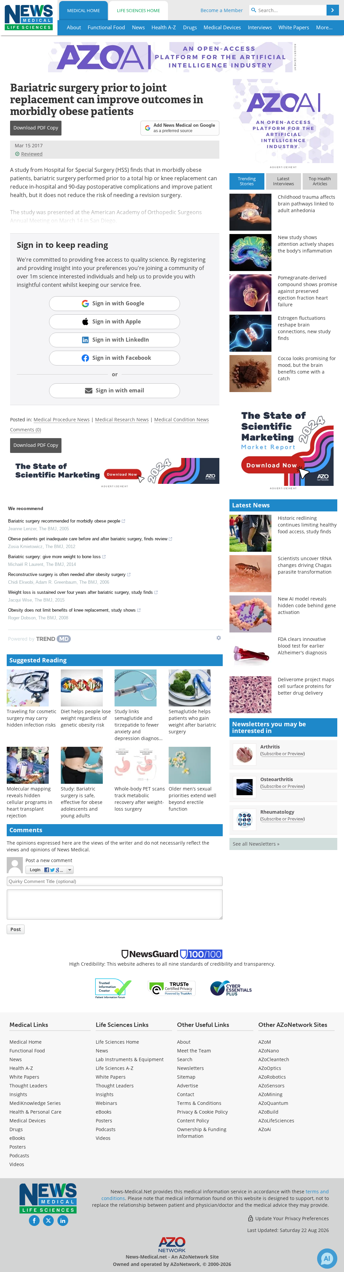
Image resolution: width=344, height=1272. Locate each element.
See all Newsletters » (256, 844)
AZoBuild (268, 1112)
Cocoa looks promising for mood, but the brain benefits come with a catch (307, 368)
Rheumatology (277, 812)
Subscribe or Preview (282, 753)
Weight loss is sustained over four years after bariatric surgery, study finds (80, 592)
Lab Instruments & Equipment (130, 1059)
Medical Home (83, 10)
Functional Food (27, 1050)
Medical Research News (122, 419)
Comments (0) (25, 429)
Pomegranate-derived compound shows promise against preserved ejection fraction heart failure (307, 291)
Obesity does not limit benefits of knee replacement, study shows (72, 610)
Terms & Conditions (199, 1103)
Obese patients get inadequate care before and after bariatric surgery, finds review (87, 538)
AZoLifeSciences (276, 1120)
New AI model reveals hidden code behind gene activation (307, 605)
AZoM (264, 1042)
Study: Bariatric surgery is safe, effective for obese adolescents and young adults (81, 802)
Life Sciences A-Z (114, 1068)
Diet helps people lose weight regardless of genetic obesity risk (86, 718)
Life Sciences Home (138, 10)
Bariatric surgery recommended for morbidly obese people (64, 521)
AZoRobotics (272, 1077)
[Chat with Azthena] (327, 1258)
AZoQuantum (273, 1103)
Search (184, 1059)
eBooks (17, 1138)
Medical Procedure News (62, 419)
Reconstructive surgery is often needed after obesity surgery (67, 574)
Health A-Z (21, 1068)
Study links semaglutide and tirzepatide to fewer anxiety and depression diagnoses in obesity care (139, 728)
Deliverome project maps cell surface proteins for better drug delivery (306, 686)
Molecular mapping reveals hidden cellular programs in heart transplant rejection (29, 802)
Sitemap (186, 1077)
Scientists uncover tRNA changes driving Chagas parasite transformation (305, 565)
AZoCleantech (273, 1059)
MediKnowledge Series (35, 1103)
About (183, 1042)
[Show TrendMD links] (218, 638)
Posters (17, 1147)
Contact (185, 1094)
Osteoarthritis (276, 779)
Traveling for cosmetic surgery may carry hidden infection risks (31, 718)
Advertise (187, 1085)
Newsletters (190, 1068)
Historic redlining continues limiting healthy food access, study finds (307, 525)
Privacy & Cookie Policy (202, 1112)
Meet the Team (194, 1050)
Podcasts (19, 1155)
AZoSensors (271, 1085)
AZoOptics (269, 1068)
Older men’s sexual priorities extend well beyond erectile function (192, 798)
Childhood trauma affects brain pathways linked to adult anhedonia (306, 204)
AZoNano (268, 1050)
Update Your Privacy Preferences (291, 1218)
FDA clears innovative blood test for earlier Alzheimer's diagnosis (302, 646)
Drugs (16, 1129)
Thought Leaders (28, 1085)
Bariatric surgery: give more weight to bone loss (54, 556)
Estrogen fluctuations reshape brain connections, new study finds (304, 328)
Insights (18, 1094)
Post (15, 929)
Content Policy (193, 1120)
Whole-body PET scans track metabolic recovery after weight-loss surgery (140, 798)
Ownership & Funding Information (201, 1132)
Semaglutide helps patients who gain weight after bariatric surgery (192, 721)
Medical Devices (27, 1120)
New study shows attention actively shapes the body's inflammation (306, 244)
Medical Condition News (181, 419)
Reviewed (32, 154)
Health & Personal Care (35, 1112)
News (15, 1059)
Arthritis (270, 746)
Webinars (106, 1103)
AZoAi (264, 1129)
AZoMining (270, 1094)
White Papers (24, 1077)
